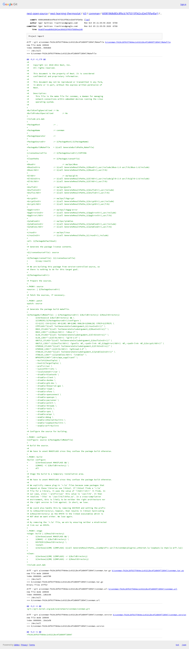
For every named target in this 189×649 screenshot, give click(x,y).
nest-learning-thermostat (65, 13)
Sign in (183, 4)
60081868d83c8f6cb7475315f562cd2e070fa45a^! (130, 13)
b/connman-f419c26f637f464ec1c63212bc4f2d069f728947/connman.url (143, 589)
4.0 (84, 13)
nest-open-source (37, 13)
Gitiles (16, 644)
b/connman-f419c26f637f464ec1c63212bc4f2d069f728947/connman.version (149, 615)
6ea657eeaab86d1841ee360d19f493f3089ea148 (60, 29)
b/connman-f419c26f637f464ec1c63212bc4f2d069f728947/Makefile (138, 42)
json (184, 644)
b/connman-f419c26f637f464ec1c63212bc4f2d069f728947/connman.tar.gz (148, 570)
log (87, 19)
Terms (32, 644)
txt (177, 644)
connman (94, 13)
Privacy (24, 644)
